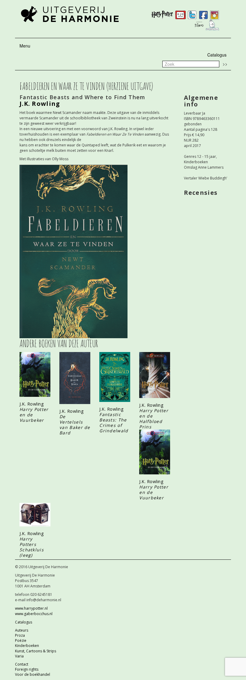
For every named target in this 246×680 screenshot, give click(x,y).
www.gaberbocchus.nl (33, 613)
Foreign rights (26, 669)
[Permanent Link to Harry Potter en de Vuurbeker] (35, 374)
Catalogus (216, 55)
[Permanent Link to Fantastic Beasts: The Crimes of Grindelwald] (114, 377)
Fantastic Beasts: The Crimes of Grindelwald (113, 422)
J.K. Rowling (32, 404)
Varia (19, 656)
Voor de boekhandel (32, 674)
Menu (25, 46)
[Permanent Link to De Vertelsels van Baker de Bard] (74, 378)
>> (225, 64)
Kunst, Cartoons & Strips (35, 651)
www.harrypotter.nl (31, 608)
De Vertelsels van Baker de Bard (74, 425)
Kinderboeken (27, 645)
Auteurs (21, 630)
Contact (21, 664)
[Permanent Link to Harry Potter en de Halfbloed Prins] (154, 375)
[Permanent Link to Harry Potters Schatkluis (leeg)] (35, 514)
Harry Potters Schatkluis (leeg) (32, 547)
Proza (20, 635)
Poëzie (20, 640)
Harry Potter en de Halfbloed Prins (153, 419)
